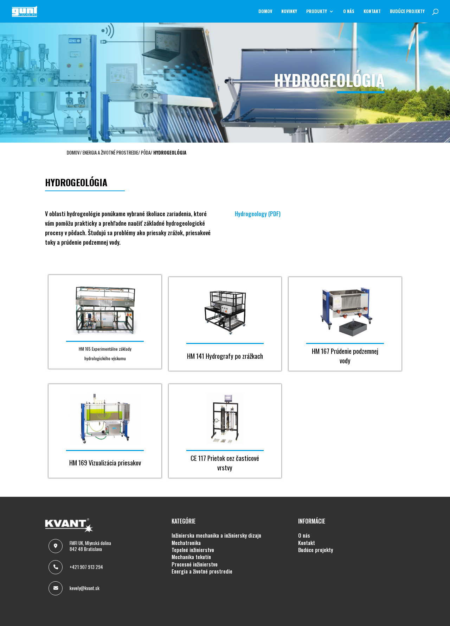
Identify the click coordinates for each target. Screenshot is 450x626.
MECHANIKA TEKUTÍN (191, 557)
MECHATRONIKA (186, 543)
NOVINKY (289, 11)
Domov (265, 11)
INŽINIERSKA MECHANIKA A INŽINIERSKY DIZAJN (216, 535)
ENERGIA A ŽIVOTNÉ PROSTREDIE (202, 571)
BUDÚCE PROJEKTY (407, 11)
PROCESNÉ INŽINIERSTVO (195, 564)
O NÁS (348, 11)
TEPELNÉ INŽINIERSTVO (193, 550)
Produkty (316, 11)
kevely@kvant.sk (84, 587)
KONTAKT (372, 11)
